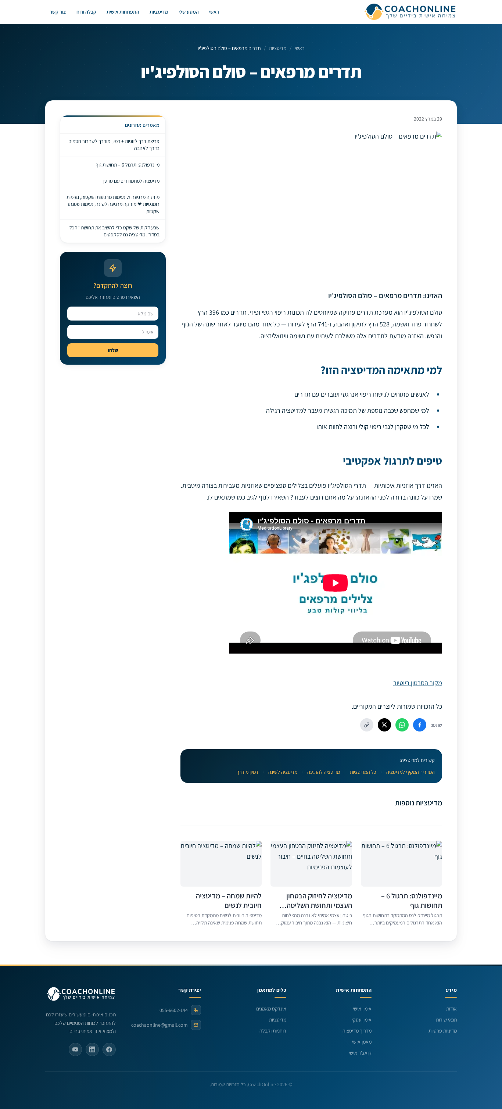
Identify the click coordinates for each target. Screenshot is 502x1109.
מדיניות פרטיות (443, 1030)
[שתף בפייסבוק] (419, 724)
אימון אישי (362, 1008)
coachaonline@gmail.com (159, 1025)
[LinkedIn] (92, 1049)
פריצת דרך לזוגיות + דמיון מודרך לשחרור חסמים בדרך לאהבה (113, 144)
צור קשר (58, 11)
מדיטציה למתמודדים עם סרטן (131, 181)
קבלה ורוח (86, 11)
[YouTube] (75, 1049)
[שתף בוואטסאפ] (402, 724)
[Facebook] (109, 1049)
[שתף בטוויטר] (384, 724)
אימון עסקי (362, 1019)
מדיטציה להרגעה (323, 772)
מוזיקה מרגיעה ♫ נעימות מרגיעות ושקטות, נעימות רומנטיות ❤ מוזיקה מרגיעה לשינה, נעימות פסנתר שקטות (113, 204)
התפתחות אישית (123, 11)
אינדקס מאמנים (271, 1008)
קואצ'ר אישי (360, 1052)
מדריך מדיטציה (357, 1030)
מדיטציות (159, 11)
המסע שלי (189, 11)
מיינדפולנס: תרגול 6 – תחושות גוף (127, 164)
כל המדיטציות (363, 772)
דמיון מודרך (247, 772)
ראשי (214, 11)
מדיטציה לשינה (282, 772)
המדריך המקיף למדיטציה (410, 772)
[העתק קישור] (366, 724)
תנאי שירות (446, 1019)
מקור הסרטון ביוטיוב (417, 683)
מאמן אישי (362, 1041)
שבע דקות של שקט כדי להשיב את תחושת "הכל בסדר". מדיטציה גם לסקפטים (114, 231)
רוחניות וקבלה (272, 1030)
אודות (451, 1008)
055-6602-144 (173, 1010)
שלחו (113, 350)
